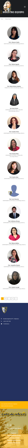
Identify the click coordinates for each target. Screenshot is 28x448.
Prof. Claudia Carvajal (14, 287)
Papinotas (14, 433)
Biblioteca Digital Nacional (14, 440)
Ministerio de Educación (14, 442)
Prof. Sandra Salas (14, 177)
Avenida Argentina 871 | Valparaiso (11, 318)
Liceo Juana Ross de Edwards (7, 403)
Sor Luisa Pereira (14, 108)
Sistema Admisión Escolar (14, 435)
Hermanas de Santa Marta (14, 428)
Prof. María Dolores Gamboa (14, 86)
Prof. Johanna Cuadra (14, 42)
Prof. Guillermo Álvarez (14, 221)
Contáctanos (6, 323)
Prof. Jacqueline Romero (14, 265)
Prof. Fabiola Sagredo (14, 64)
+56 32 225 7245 (7, 321)
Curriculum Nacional (14, 438)
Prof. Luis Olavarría (14, 199)
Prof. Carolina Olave (14, 131)
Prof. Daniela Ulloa (14, 153)
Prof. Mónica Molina (14, 243)
